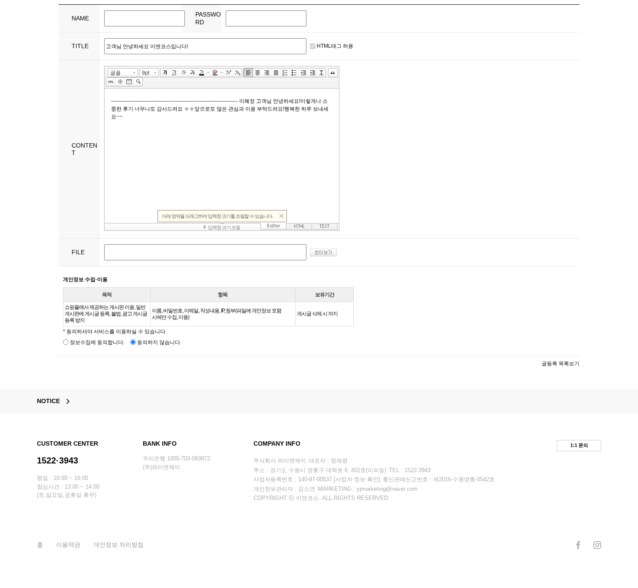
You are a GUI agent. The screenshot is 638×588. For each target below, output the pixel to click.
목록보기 (569, 364)
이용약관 (68, 544)
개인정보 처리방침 (118, 544)
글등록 (549, 364)
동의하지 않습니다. (158, 342)
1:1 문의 (579, 445)
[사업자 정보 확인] (357, 479)
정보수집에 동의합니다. (97, 342)
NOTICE (48, 400)
